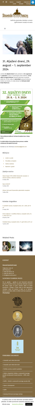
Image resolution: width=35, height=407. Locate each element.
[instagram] (6, 2)
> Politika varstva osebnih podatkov (12, 369)
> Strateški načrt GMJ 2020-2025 (11, 364)
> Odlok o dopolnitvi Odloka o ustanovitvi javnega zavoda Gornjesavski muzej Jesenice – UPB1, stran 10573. (16, 375)
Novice (11, 2)
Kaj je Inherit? (6, 184)
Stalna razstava (9, 164)
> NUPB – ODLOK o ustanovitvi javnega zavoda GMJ (16, 381)
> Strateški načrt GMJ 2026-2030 (11, 360)
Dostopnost (29, 4)
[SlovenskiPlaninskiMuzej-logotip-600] (15, 8)
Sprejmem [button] (28, 404)
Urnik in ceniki (9, 158)
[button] (4, 246)
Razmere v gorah (9, 166)
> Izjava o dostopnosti (8, 385)
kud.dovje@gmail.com (21, 146)
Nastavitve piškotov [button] (17, 404)
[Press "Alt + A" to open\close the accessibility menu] (32, 2)
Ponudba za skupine (10, 161)
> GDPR (4, 389)
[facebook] (3, 2)
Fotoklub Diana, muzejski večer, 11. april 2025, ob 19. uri (17, 222)
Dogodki (18, 2)
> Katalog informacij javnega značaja (13, 394)
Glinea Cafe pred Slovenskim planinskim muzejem (16, 190)
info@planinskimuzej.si (10, 275)
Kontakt (21, 4)
